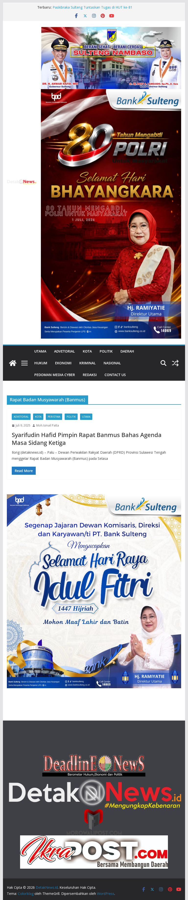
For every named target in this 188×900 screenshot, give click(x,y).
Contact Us (115, 374)
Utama (40, 351)
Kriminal (87, 363)
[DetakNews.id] (13, 363)
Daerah (127, 351)
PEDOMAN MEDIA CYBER (54, 374)
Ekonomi (63, 363)
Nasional (112, 363)
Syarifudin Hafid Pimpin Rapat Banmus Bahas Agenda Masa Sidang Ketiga (87, 438)
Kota (87, 351)
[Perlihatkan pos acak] (175, 363)
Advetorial (64, 351)
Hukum (40, 363)
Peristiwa (54, 416)
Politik (106, 351)
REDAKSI (90, 374)
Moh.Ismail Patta (47, 425)
